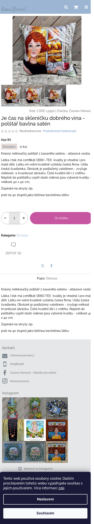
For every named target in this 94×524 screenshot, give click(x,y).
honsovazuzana (19, 381)
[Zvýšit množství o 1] (24, 218)
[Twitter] (43, 266)
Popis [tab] (41, 278)
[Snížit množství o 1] (5, 218)
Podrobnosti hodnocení (59, 131)
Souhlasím (45, 513)
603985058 (17, 363)
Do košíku (61, 218)
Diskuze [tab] (51, 278)
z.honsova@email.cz (22, 355)
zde (61, 488)
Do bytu (22, 235)
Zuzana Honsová (81, 111)
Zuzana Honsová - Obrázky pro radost (33, 372)
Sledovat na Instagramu (38, 468)
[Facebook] (51, 266)
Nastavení (45, 499)
